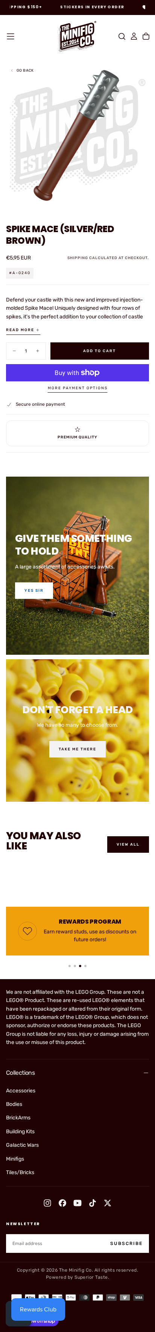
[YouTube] (77, 1203)
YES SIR (34, 590)
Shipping (77, 258)
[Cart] (145, 36)
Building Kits (20, 1131)
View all (128, 844)
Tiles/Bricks (20, 1172)
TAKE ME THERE (77, 749)
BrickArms (18, 1117)
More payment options (78, 388)
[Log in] (133, 36)
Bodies (14, 1104)
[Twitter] (107, 1203)
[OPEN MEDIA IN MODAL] (145, 202)
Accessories (20, 1091)
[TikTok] (92, 1203)
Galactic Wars (22, 1145)
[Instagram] (47, 1203)
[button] (10, 36)
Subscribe (126, 1243)
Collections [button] (20, 1072)
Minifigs (15, 1159)
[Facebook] (62, 1203)
